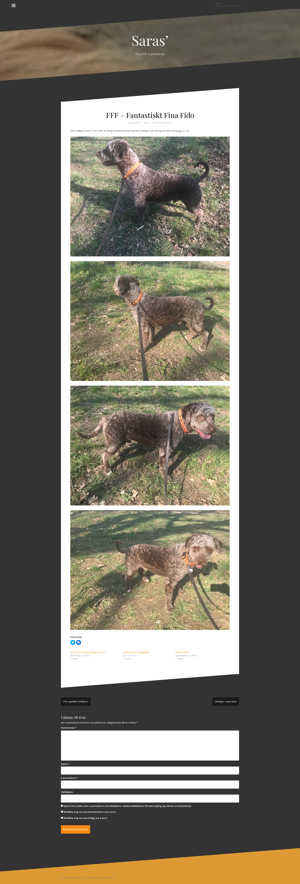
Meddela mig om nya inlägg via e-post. (86, 817)
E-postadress (69, 777)
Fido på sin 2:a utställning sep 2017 (88, 652)
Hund (155, 122)
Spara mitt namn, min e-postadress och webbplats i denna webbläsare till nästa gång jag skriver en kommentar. (128, 805)
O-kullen (162, 122)
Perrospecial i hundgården (136, 652)
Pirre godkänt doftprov (75, 701)
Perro (169, 122)
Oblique (96, 877)
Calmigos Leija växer (226, 701)
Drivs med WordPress (72, 877)
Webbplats (67, 791)
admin (147, 122)
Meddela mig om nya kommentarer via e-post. (90, 811)
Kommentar (68, 727)
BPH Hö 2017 (182, 652)
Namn (65, 763)
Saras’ (150, 40)
